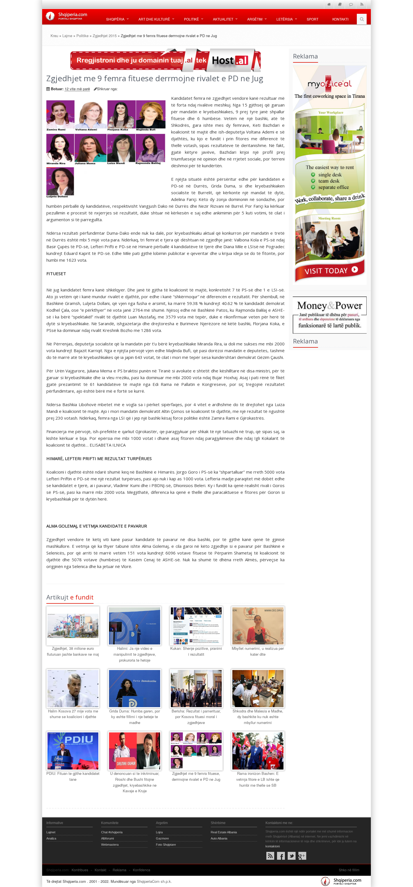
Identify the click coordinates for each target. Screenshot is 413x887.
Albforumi (107, 838)
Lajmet (50, 832)
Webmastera (110, 844)
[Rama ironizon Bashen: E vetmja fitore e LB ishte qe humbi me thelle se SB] (257, 751)
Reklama (119, 869)
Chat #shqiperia (111, 832)
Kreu (54, 35)
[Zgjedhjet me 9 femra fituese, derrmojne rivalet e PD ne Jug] (196, 751)
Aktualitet (223, 19)
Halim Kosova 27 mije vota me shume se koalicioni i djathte (73, 713)
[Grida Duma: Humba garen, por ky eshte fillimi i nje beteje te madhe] (134, 688)
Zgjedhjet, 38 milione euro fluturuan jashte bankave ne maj (73, 651)
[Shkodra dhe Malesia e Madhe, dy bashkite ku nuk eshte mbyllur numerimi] (257, 688)
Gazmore (162, 838)
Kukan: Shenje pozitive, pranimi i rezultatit (196, 651)
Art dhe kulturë (154, 19)
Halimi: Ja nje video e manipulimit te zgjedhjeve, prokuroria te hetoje (135, 654)
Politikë (191, 19)
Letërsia (284, 19)
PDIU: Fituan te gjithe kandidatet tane (72, 776)
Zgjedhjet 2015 (105, 35)
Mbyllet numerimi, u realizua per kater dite (258, 651)
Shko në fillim (349, 869)
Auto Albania (219, 838)
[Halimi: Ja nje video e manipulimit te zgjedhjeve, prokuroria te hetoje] (134, 626)
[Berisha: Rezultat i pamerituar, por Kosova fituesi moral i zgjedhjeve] (196, 688)
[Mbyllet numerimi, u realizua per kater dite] (257, 626)
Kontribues (80, 869)
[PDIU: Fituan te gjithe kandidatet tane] (72, 751)
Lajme (67, 35)
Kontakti (340, 19)
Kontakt (100, 869)
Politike (82, 35)
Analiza (51, 838)
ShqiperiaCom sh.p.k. (154, 881)
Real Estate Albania (224, 832)
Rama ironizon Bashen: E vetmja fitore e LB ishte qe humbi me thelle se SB (257, 779)
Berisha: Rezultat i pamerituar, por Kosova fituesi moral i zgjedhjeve (196, 716)
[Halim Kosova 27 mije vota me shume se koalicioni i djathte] (72, 688)
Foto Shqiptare (166, 844)
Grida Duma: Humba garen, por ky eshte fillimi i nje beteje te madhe (134, 716)
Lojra (159, 832)
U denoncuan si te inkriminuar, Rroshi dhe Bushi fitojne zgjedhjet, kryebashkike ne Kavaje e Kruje (134, 782)
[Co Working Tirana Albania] (328, 174)
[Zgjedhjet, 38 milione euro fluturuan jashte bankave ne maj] (72, 626)
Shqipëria (115, 19)
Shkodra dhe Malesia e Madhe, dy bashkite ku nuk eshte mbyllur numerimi (258, 716)
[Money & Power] (328, 314)
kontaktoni (273, 846)
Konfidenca (141, 869)
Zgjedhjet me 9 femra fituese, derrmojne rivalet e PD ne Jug (196, 776)
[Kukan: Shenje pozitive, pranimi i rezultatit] (196, 626)
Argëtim (254, 19)
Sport (312, 19)
